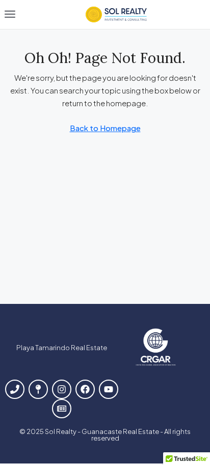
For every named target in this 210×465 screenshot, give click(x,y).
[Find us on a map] (38, 389)
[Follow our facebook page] (85, 389)
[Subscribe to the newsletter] (61, 408)
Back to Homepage (105, 128)
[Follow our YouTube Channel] (108, 389)
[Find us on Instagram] (61, 389)
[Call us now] (14, 389)
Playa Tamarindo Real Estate (61, 348)
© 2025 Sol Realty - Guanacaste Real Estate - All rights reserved (105, 434)
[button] (10, 14)
